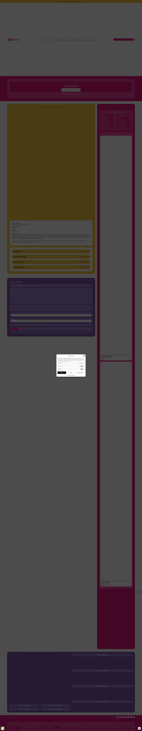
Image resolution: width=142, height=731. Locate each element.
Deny (71, 372)
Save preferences (80, 372)
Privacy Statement (72, 375)
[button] (83, 355)
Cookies (68, 375)
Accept (62, 372)
